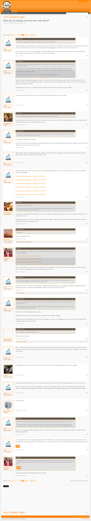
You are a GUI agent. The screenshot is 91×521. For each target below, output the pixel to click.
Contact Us (75, 516)
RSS (88, 516)
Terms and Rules (85, 518)
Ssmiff (5, 375)
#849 (87, 239)
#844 (87, 124)
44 (25, 35)
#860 (87, 475)
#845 (87, 147)
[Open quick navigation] (86, 17)
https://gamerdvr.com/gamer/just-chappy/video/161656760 (31, 180)
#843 (87, 105)
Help (80, 516)
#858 (87, 434)
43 (22, 35)
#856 (87, 392)
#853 (87, 338)
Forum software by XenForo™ (14, 518)
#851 (87, 290)
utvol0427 (6, 258)
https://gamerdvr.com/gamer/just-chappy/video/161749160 (31, 191)
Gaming (11, 22)
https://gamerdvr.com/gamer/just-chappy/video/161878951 (31, 194)
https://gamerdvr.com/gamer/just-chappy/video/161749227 (31, 187)
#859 (87, 449)
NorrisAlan (18, 239)
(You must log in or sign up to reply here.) (79, 480)
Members (14, 10)
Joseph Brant (7, 339)
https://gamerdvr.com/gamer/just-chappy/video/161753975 (31, 183)
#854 (87, 357)
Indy (19, 22)
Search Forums (6, 12)
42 (20, 35)
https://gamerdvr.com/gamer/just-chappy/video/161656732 (31, 176)
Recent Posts (14, 12)
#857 (87, 410)
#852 (87, 323)
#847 (87, 197)
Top (86, 516)
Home (83, 516)
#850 (87, 271)
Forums (7, 10)
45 (27, 35)
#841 (87, 55)
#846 (87, 162)
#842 (87, 90)
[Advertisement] (35, 29)
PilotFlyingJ (7, 411)
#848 (87, 223)
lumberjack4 (7, 123)
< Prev (11, 35)
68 (31, 35)
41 (18, 35)
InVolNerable (18, 223)
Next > (34, 35)
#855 (87, 374)
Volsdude (26, 241)
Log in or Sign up (83, 1)
